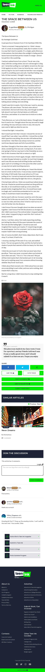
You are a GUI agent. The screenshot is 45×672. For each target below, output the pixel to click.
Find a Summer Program (18, 555)
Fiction (11, 14)
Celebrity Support (6, 595)
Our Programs (6, 592)
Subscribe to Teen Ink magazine (32, 627)
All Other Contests (7, 642)
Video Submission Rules (30, 619)
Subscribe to (20, 536)
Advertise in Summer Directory (33, 595)
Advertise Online (29, 597)
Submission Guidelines (30, 617)
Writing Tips (27, 622)
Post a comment (21, 379)
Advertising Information (30, 590)
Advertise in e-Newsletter (31, 600)
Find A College (15, 549)
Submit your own (22, 388)
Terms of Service (6, 605)
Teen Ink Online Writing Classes (33, 644)
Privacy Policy (5, 602)
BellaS (9, 488)
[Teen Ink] (11, 5)
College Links (28, 641)
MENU (37, 6)
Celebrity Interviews (7, 597)
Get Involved (27, 624)
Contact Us (5, 590)
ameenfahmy (10, 337)
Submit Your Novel (29, 614)
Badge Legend (28, 652)
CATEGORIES (21, 670)
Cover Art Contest (7, 637)
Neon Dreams (8, 430)
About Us (4, 587)
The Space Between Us (34, 14)
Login (39, 464)
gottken (14, 27)
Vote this (34, 373)
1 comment (7, 438)
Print (4, 280)
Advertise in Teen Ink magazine (32, 587)
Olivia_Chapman (12, 515)
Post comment (36, 480)
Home (3, 14)
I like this (13, 373)
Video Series (27, 649)
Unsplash (18, 337)
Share (4, 363)
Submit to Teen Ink (16, 543)
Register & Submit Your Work (32, 612)
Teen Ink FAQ (5, 600)
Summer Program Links (30, 639)
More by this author (15, 29)
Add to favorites (22, 384)
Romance (20, 14)
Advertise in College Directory (32, 592)
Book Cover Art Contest (8, 639)
